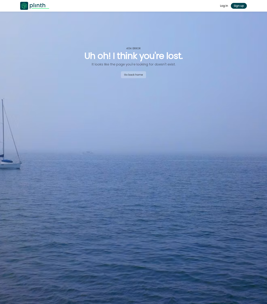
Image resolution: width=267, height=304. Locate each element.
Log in (224, 6)
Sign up (239, 6)
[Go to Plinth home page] (34, 6)
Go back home (133, 75)
